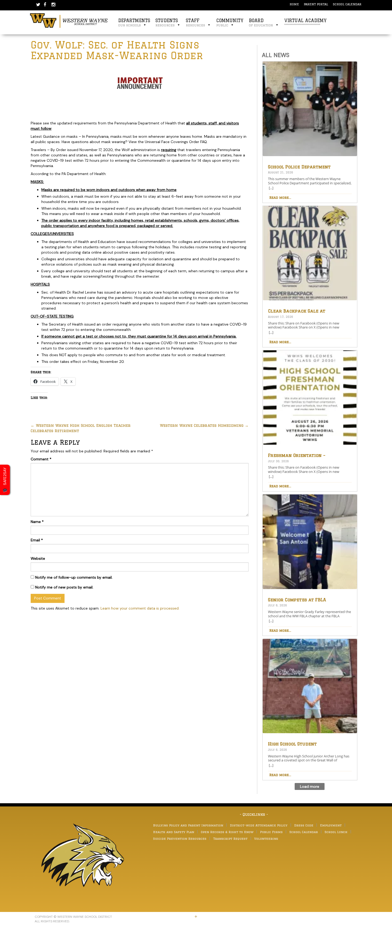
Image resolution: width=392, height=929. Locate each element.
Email (37, 540)
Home (294, 4)
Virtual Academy (305, 22)
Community (229, 22)
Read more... (280, 197)
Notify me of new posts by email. (64, 587)
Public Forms (271, 832)
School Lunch (336, 832)
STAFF (195, 22)
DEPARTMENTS (134, 22)
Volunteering (266, 838)
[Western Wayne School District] (69, 20)
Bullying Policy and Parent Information (188, 825)
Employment (331, 825)
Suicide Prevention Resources (179, 838)
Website (38, 558)
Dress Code (303, 825)
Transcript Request (230, 838)
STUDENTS (166, 22)
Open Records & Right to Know (227, 832)
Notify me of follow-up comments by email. (74, 577)
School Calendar (347, 4)
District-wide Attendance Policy (258, 825)
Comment (41, 459)
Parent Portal (316, 4)
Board (261, 22)
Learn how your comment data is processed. (140, 608)
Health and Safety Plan (173, 832)
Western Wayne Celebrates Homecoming (204, 425)
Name (37, 521)
